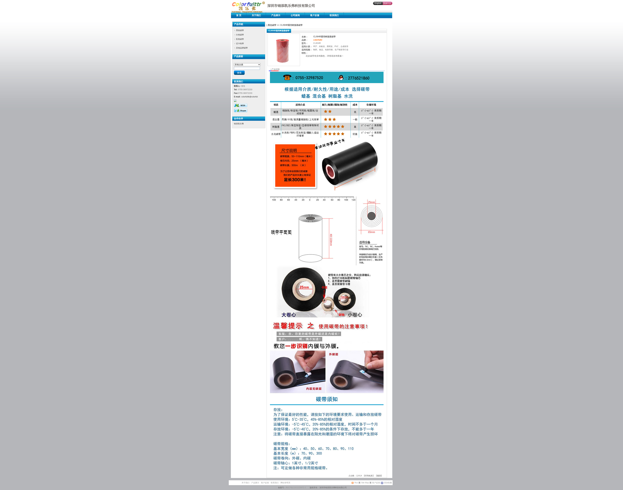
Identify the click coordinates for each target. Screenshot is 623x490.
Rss (356, 483)
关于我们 (256, 15)
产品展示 (275, 15)
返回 (379, 476)
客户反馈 (314, 15)
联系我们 (334, 15)
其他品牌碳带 (242, 48)
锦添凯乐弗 (239, 124)
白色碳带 (240, 35)
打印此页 (369, 476)
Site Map (365, 483)
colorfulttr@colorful (249, 97)
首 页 (238, 15)
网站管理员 (285, 483)
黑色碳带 (240, 30)
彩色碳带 (240, 39)
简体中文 (387, 3)
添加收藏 (388, 483)
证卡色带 (240, 43)
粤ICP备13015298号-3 (296, 487)
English (378, 3)
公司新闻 (295, 15)
